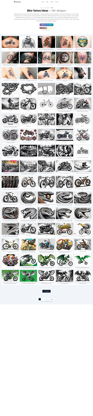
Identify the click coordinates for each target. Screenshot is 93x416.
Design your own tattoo (46, 24)
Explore (51, 1)
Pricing (56, 1)
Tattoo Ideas (47, 7)
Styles (47, 1)
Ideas (43, 1)
